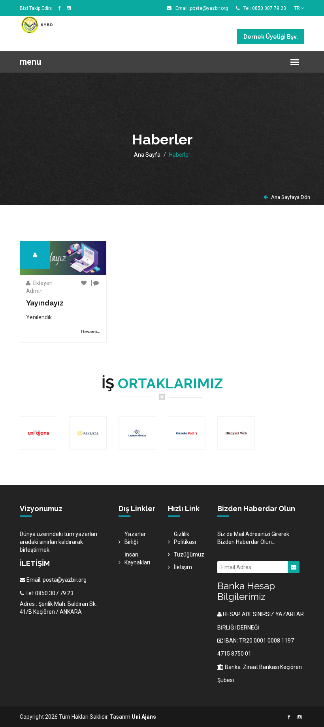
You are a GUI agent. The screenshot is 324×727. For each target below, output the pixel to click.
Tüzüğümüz (189, 554)
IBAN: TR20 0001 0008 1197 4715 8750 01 (255, 647)
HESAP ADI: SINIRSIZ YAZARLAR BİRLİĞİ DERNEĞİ (260, 620)
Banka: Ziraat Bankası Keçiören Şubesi (259, 673)
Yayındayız (45, 303)
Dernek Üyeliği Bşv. (270, 37)
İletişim (183, 567)
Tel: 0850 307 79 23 (264, 8)
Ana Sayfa (147, 155)
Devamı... (90, 331)
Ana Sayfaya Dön (290, 197)
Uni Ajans (144, 717)
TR (297, 8)
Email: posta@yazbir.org (201, 8)
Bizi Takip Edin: (36, 8)
